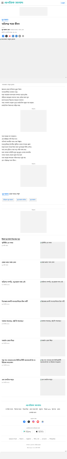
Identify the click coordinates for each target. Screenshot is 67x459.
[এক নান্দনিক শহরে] (52, 387)
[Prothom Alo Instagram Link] (34, 422)
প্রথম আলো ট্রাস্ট (34, 409)
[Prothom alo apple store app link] (40, 431)
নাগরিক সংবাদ (9, 409)
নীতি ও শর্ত (36, 439)
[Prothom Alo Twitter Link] (29, 422)
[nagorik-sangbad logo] (33, 406)
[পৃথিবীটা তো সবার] (52, 250)
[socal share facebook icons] (3, 37)
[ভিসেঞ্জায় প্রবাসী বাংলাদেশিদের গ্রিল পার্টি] (52, 308)
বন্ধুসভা (41, 409)
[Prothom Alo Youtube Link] (38, 422)
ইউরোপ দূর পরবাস (8, 200)
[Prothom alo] (14, 3)
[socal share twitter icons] (6, 37)
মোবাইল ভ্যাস (32, 413)
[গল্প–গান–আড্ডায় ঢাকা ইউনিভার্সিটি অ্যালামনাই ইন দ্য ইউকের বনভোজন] (52, 367)
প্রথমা (58, 409)
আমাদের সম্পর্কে (13, 439)
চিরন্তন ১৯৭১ (47, 409)
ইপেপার (54, 409)
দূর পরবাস (5, 20)
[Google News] (42, 422)
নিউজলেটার (52, 439)
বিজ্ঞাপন (21, 439)
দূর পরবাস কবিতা (21, 200)
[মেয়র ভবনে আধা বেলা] (52, 269)
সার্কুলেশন (28, 439)
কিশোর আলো (17, 409)
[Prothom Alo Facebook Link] (25, 422)
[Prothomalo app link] (27, 431)
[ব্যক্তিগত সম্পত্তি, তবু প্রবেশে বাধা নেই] (52, 289)
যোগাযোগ (44, 439)
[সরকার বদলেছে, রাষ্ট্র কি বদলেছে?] (52, 328)
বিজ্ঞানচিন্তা (25, 409)
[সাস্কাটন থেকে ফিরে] (52, 348)
